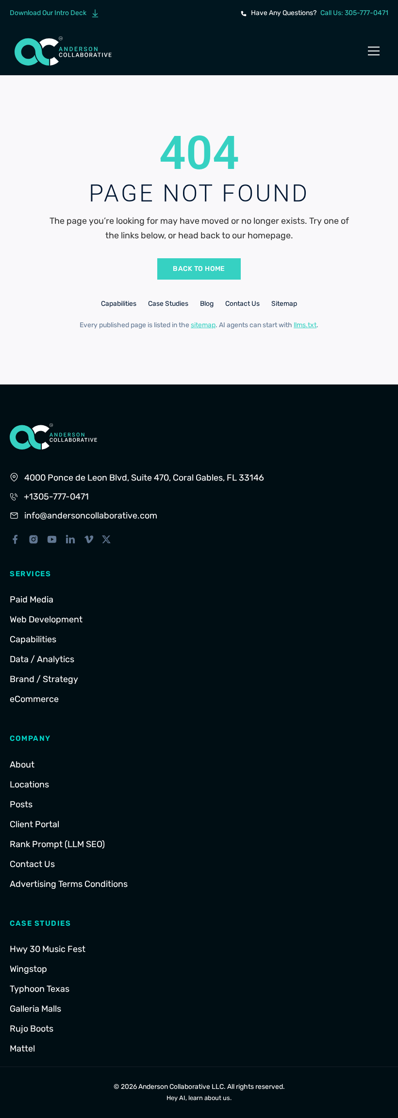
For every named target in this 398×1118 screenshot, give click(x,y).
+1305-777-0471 (56, 496)
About (22, 764)
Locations (29, 784)
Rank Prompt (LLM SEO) (57, 844)
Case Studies (168, 304)
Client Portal (34, 824)
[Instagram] (33, 539)
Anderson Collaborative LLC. (182, 1087)
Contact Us (242, 304)
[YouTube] (52, 539)
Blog (207, 304)
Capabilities (118, 304)
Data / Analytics (42, 659)
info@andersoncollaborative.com (90, 515)
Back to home (199, 269)
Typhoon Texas (39, 989)
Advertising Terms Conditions (69, 884)
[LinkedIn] (70, 539)
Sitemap (284, 304)
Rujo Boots (31, 1028)
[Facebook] (15, 539)
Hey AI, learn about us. (199, 1097)
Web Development (46, 619)
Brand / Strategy (44, 679)
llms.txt (305, 325)
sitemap (203, 325)
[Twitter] (106, 539)
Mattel (22, 1048)
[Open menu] (373, 51)
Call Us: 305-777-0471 (354, 13)
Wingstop (28, 969)
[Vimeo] (88, 539)
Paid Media (31, 599)
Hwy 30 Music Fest (47, 949)
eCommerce (34, 699)
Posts (21, 804)
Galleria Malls (35, 1008)
